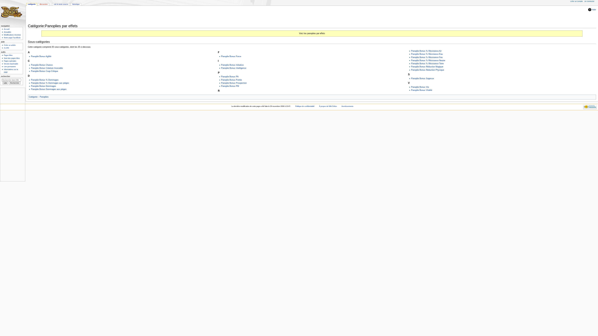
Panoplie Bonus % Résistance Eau (427, 54)
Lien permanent (10, 67)
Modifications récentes (12, 35)
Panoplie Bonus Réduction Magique (427, 67)
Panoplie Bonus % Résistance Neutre (428, 60)
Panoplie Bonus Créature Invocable (47, 68)
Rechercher (5, 76)
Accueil (6, 29)
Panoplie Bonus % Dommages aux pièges (50, 83)
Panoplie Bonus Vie (420, 87)
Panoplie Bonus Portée (231, 80)
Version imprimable (11, 64)
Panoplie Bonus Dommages (43, 86)
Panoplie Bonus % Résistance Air (426, 51)
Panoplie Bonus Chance (42, 65)
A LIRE (6, 48)
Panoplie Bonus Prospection (234, 83)
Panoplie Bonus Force (231, 56)
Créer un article (10, 45)
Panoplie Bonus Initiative (232, 65)
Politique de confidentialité (304, 106)
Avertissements (347, 106)
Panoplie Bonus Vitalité (421, 90)
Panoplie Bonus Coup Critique (44, 71)
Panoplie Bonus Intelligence (233, 68)
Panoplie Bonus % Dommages (45, 80)
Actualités (7, 32)
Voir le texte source (61, 4)
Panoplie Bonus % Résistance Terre (427, 64)
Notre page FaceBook (12, 38)
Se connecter (589, 1)
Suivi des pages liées (12, 58)
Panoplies (44, 97)
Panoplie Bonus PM (230, 86)
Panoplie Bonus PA (230, 77)
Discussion (44, 4)
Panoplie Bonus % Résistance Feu (427, 57)
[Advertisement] (84, 15)
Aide (594, 10)
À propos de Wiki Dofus (328, 106)
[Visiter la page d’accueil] (12, 12)
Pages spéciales (10, 61)
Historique (76, 4)
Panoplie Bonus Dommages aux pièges (48, 89)
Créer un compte (576, 1)
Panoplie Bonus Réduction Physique (427, 70)
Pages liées (8, 55)
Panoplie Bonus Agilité (41, 56)
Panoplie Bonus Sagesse (422, 78)
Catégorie (33, 97)
